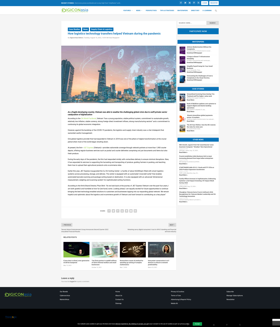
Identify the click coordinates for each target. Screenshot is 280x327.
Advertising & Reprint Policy (181, 299)
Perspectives (151, 10)
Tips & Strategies (167, 10)
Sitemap (118, 303)
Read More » (183, 152)
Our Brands (64, 292)
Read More (190, 100)
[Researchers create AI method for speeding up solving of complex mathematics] (133, 250)
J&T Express (88, 148)
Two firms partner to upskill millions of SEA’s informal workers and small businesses (104, 262)
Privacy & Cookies (177, 292)
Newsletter (230, 299)
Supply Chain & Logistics (101, 29)
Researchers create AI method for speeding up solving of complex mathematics (131, 262)
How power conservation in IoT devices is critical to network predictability (158, 262)
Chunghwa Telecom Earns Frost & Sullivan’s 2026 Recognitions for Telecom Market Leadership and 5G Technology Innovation (197, 194)
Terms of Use (176, 296)
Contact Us (119, 299)
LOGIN (204, 3)
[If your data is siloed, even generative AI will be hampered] (76, 250)
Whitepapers (182, 10)
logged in (73, 281)
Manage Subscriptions (235, 296)
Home (117, 292)
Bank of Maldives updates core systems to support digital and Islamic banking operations (201, 106)
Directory (195, 10)
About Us (118, 296)
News (138, 10)
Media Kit (174, 303)
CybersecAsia (65, 296)
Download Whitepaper (194, 53)
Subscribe (230, 292)
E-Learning (207, 10)
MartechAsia (64, 299)
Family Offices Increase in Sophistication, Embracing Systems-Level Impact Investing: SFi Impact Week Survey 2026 (197, 181)
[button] (216, 12)
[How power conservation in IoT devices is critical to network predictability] (161, 250)
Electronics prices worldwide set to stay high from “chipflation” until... (98, 3)
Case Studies (74, 29)
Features (127, 10)
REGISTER (214, 3)
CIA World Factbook (88, 118)
